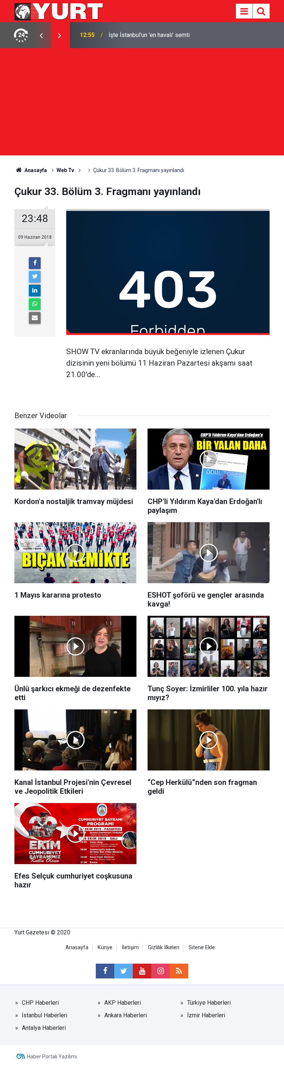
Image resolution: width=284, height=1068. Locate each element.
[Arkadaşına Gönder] (35, 318)
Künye (105, 947)
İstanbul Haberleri (44, 1015)
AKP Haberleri (122, 1002)
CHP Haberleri (40, 1002)
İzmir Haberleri (206, 1015)
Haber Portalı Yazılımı (52, 1056)
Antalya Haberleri (44, 1027)
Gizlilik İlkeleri (163, 947)
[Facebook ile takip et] (105, 971)
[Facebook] (35, 263)
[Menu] (244, 11)
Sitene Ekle (202, 947)
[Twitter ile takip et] (123, 971)
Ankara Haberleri (125, 1015)
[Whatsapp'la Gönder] (35, 304)
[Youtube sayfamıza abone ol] (142, 971)
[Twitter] (35, 277)
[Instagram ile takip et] (160, 971)
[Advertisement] (142, 103)
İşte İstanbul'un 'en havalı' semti (149, 34)
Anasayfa (76, 947)
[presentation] (41, 35)
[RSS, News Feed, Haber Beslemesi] (179, 971)
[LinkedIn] (35, 290)
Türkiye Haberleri (209, 1002)
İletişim (130, 947)
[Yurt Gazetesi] (59, 10)
